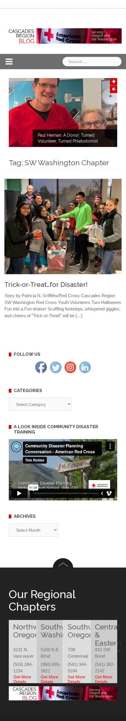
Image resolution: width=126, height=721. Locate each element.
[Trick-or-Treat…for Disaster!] (63, 226)
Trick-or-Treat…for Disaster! (46, 284)
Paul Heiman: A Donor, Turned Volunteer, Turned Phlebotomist (68, 138)
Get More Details (22, 679)
